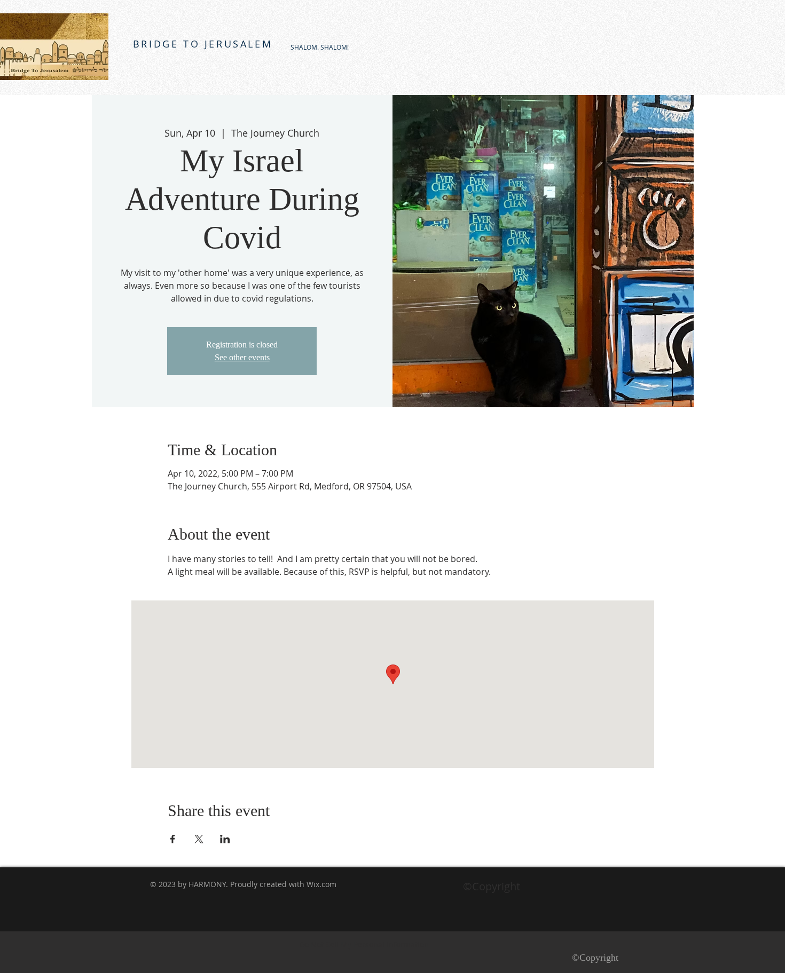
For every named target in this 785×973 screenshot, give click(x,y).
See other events (242, 357)
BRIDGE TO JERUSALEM (202, 43)
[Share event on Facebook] (173, 839)
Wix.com (321, 884)
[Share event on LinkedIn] (225, 839)
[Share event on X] (199, 839)
